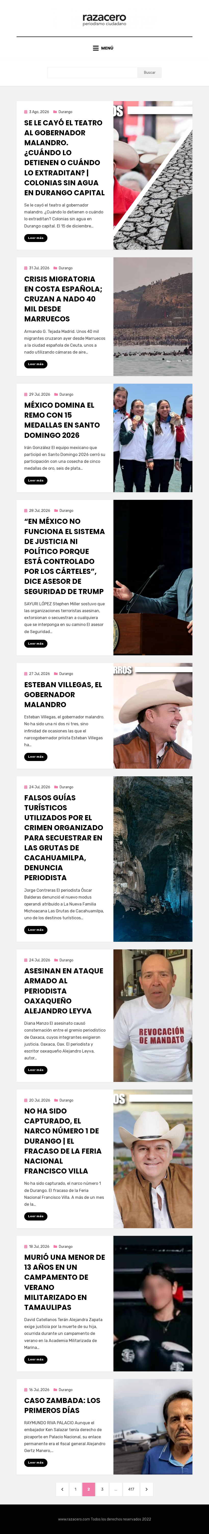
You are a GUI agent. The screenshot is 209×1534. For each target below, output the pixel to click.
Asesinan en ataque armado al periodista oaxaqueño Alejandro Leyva (63, 991)
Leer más (36, 238)
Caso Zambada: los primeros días (62, 1406)
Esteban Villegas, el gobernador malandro (63, 695)
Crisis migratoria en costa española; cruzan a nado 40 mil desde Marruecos (63, 299)
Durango (65, 112)
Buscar (149, 72)
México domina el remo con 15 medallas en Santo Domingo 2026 (62, 420)
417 (133, 1489)
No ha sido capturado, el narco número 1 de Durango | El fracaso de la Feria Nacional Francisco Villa (63, 1141)
